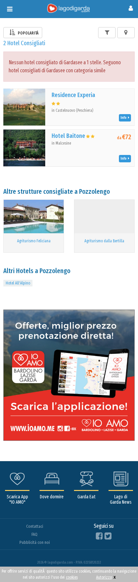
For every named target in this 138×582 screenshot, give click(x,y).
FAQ (34, 534)
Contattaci (34, 526)
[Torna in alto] (119, 563)
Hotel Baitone (68, 136)
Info (124, 117)
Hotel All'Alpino (18, 283)
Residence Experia (73, 95)
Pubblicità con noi (34, 542)
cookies (72, 577)
